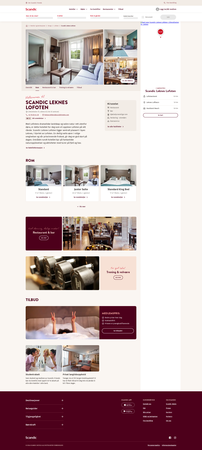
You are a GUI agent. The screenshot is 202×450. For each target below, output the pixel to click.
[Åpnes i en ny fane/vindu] (128, 406)
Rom (37, 88)
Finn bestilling (171, 3)
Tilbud (120, 9)
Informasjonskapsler (169, 445)
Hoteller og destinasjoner (38, 26)
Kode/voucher (128, 16)
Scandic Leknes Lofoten (68, 26)
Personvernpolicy (154, 445)
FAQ (144, 408)
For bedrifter (95, 9)
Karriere (169, 412)
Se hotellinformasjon (34, 148)
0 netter (60, 16)
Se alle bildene (127, 81)
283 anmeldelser (38, 118)
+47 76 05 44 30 (33, 115)
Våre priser (147, 412)
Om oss (168, 421)
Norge (50, 26)
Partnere (169, 416)
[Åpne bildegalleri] (43, 175)
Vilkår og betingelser (150, 416)
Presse (168, 408)
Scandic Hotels (171, 404)
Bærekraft (31, 424)
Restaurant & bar (49, 88)
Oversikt (29, 88)
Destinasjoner (33, 400)
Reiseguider (31, 408)
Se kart (160, 115)
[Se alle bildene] (64, 57)
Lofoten (56, 26)
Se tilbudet (118, 331)
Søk (168, 17)
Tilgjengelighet (33, 416)
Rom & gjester (95, 16)
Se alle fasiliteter (114, 127)
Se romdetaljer (42, 197)
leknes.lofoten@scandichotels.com (57, 115)
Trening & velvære (66, 88)
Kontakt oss (147, 404)
